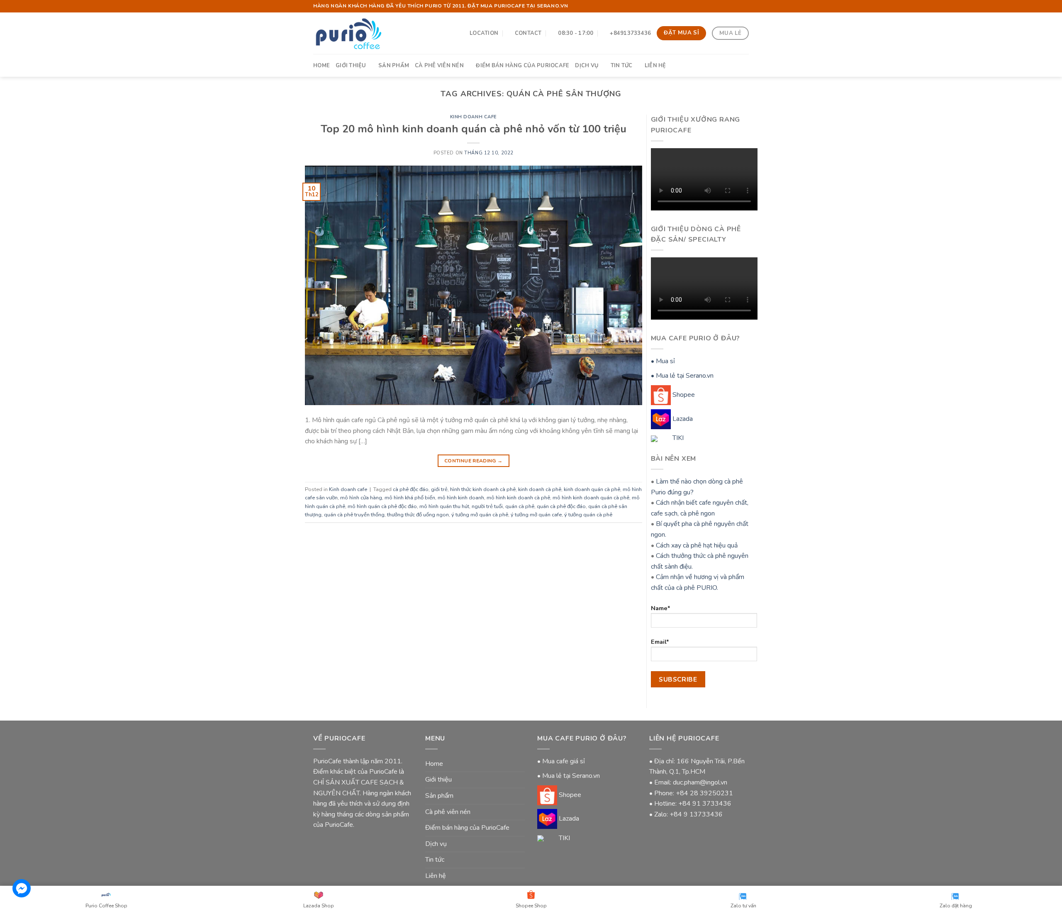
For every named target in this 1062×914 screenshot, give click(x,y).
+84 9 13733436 (696, 814)
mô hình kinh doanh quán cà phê (591, 497)
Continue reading (473, 460)
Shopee (683, 394)
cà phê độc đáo (411, 489)
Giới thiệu (351, 65)
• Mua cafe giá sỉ (561, 761)
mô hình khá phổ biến (410, 497)
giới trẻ (439, 489)
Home (321, 65)
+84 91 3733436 (704, 803)
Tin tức (622, 65)
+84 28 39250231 (704, 793)
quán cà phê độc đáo (561, 506)
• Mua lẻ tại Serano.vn (682, 375)
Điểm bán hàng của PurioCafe (522, 65)
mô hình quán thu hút (444, 506)
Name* (660, 608)
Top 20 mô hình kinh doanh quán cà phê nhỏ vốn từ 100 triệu (473, 129)
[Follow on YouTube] (744, 6)
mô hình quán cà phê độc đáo (382, 506)
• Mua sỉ (663, 361)
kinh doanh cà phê (539, 489)
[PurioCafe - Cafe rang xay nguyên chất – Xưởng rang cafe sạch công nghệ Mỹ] (348, 33)
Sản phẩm (393, 65)
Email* (660, 642)
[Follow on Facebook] (736, 6)
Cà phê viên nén (439, 65)
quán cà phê (519, 506)
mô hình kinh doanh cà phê (518, 497)
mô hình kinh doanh (461, 497)
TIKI (677, 437)
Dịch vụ (586, 65)
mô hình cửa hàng (361, 497)
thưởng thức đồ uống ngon (418, 514)
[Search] (746, 65)
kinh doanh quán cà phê (592, 489)
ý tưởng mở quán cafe (536, 514)
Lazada (682, 418)
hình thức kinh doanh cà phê (483, 489)
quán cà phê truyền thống (354, 514)
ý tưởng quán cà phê (588, 514)
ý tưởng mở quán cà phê (479, 514)
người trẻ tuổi (487, 506)
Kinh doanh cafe (473, 117)
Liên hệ (655, 65)
